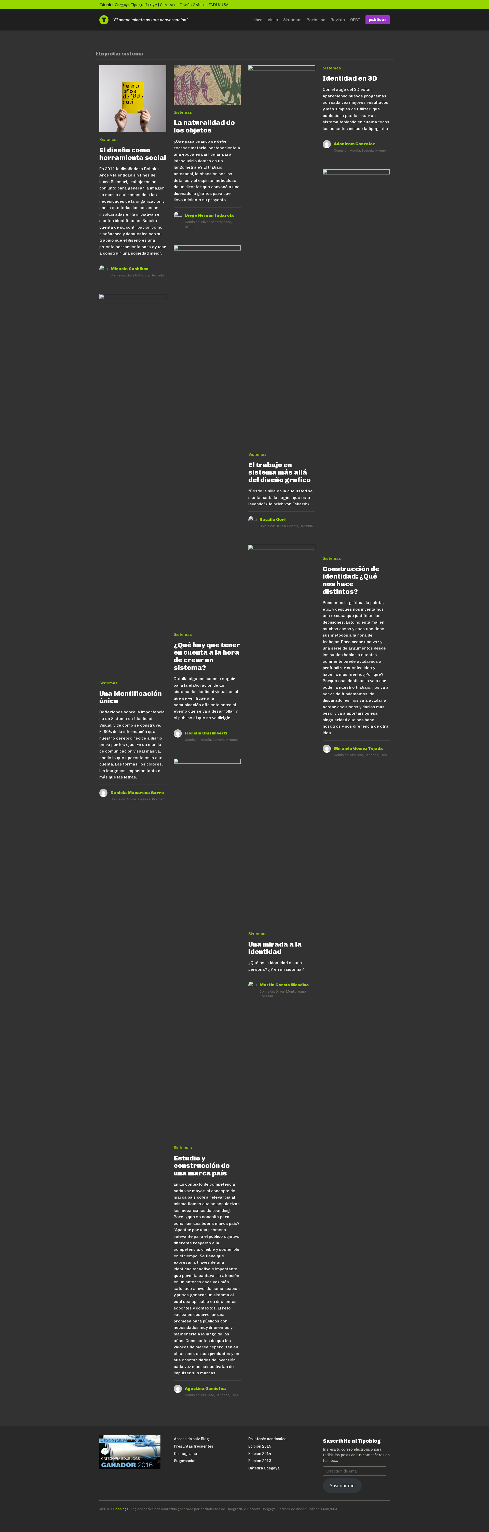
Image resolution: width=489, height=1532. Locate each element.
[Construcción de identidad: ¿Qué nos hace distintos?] (356, 362)
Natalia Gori (273, 519)
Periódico (316, 19)
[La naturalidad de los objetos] (207, 87)
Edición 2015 (259, 1446)
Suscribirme (342, 1485)
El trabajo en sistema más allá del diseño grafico (279, 472)
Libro (258, 19)
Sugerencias (185, 1461)
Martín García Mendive (284, 984)
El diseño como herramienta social (132, 154)
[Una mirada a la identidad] (281, 738)
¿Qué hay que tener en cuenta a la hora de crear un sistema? (207, 656)
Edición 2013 (259, 1461)
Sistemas (292, 19)
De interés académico (267, 1439)
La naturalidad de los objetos (204, 126)
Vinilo (273, 19)
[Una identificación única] (132, 487)
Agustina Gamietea (205, 1388)
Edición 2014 (259, 1453)
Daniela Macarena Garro (137, 792)
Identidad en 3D (350, 78)
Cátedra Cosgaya (114, 4)
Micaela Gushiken (129, 268)
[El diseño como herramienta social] (132, 101)
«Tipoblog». (120, 1509)
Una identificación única (130, 697)
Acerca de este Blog (191, 1439)
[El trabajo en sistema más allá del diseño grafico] (281, 258)
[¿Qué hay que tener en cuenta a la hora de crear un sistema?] (207, 438)
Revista (338, 19)
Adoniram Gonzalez (354, 143)
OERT (355, 19)
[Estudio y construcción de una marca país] (207, 952)
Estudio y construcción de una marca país (202, 1165)
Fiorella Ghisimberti (206, 733)
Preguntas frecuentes (193, 1446)
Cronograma (185, 1453)
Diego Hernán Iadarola (209, 215)
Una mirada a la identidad (275, 948)
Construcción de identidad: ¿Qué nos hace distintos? (351, 580)
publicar (378, 19)
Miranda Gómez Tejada (358, 748)
